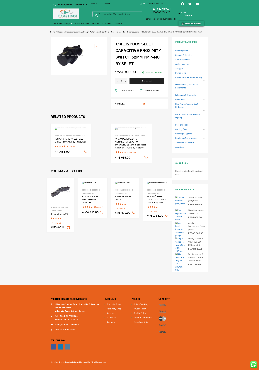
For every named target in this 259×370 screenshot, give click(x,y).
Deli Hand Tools (181, 125)
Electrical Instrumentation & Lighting (72, 32)
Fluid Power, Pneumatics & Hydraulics (186, 105)
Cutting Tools (181, 129)
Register (159, 3)
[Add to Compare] (70, 187)
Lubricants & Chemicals (185, 95)
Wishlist (94, 3)
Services (95, 23)
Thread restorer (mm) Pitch (195, 199)
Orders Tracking (141, 304)
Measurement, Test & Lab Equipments (186, 86)
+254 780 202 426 (156, 12)
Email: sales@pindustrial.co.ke (154, 19)
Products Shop (63, 23)
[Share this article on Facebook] (129, 103)
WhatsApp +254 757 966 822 (64, 4)
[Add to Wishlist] (70, 183)
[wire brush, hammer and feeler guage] (180, 235)
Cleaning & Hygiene (183, 134)
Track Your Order (141, 322)
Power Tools (180, 73)
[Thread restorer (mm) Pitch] (180, 204)
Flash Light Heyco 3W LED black (196, 212)
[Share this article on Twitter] (134, 103)
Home (52, 32)
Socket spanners (182, 60)
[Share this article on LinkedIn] (139, 103)
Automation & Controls (99, 32)
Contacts (118, 23)
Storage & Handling (183, 55)
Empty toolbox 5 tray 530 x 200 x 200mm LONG (195, 242)
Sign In (152, 3)
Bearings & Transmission (186, 138)
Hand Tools (180, 99)
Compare (106, 3)
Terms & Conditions (143, 317)
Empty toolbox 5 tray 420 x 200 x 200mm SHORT (195, 257)
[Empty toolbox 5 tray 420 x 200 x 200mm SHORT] (180, 270)
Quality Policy (140, 313)
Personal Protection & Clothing (188, 77)
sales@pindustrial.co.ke (67, 324)
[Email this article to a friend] (144, 103)
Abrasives (179, 147)
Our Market (106, 23)
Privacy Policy (140, 309)
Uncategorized (181, 51)
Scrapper (179, 68)
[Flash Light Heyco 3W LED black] (180, 220)
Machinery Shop (82, 23)
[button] (97, 46)
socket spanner (182, 64)
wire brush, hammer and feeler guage (196, 226)
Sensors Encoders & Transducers (125, 32)
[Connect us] (53, 346)
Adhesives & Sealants (184, 143)
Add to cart (147, 81)
